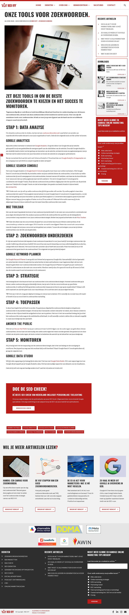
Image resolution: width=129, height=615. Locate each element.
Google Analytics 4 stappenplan (72, 158)
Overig (103, 174)
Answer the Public (21, 329)
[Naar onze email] (125, 611)
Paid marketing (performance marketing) (105, 590)
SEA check (9, 563)
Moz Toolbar (81, 217)
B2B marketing (106, 156)
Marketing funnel (107, 158)
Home (38, 5)
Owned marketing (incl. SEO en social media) (106, 592)
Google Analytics (41, 146)
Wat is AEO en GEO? (109, 54)
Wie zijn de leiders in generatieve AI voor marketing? (110, 47)
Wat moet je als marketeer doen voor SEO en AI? (113, 40)
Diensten (49, 5)
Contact (111, 5)
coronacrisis (12, 187)
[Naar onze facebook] (113, 611)
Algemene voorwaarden (40, 611)
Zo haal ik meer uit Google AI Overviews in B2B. (113, 34)
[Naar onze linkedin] (117, 611)
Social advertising (13, 576)
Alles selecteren (106, 150)
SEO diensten (10, 566)
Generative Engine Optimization (19, 570)
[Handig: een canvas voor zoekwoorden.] (16, 484)
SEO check (9, 573)
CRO (6, 583)
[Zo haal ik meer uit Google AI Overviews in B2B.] (113, 484)
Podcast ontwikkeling (15, 580)
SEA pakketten (11, 560)
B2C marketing (106, 161)
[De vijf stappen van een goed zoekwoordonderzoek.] (48, 484)
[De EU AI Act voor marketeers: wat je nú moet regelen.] (80, 484)
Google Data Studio (57, 361)
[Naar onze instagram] (121, 611)
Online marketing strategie (110, 153)
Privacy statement (39, 613)
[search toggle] (124, 5)
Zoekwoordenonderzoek (16, 556)
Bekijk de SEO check (23, 408)
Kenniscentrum (80, 5)
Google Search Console (35, 171)
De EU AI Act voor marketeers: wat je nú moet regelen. (111, 26)
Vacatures (98, 5)
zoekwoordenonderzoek (51, 133)
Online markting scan (15, 586)
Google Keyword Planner (17, 259)
